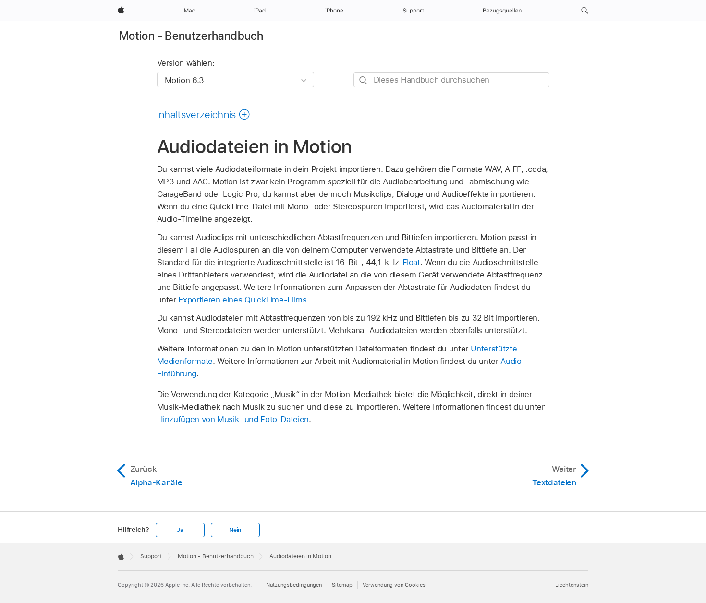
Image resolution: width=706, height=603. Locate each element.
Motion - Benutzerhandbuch (191, 36)
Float (411, 262)
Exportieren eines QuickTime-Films (242, 299)
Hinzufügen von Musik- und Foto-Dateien (233, 419)
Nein (235, 530)
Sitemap (342, 584)
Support (151, 556)
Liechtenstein (571, 584)
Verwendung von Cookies (394, 584)
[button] (584, 10)
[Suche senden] (364, 80)
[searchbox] (451, 79)
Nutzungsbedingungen (294, 584)
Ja (180, 530)
